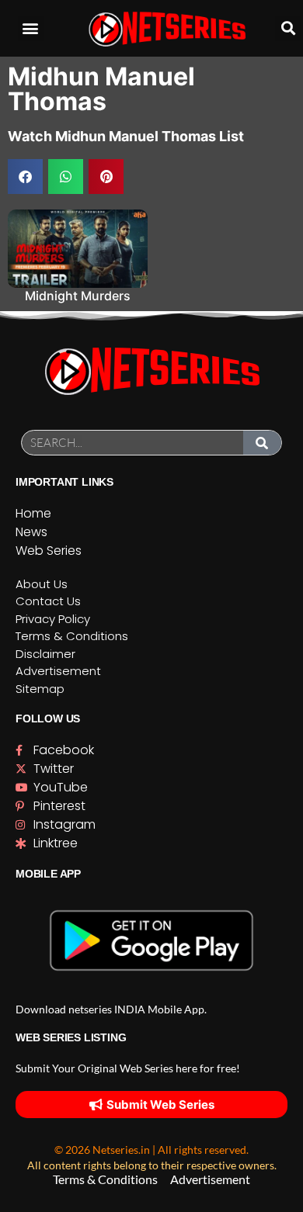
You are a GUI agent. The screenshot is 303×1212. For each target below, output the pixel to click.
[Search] (262, 443)
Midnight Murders (78, 295)
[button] (31, 28)
